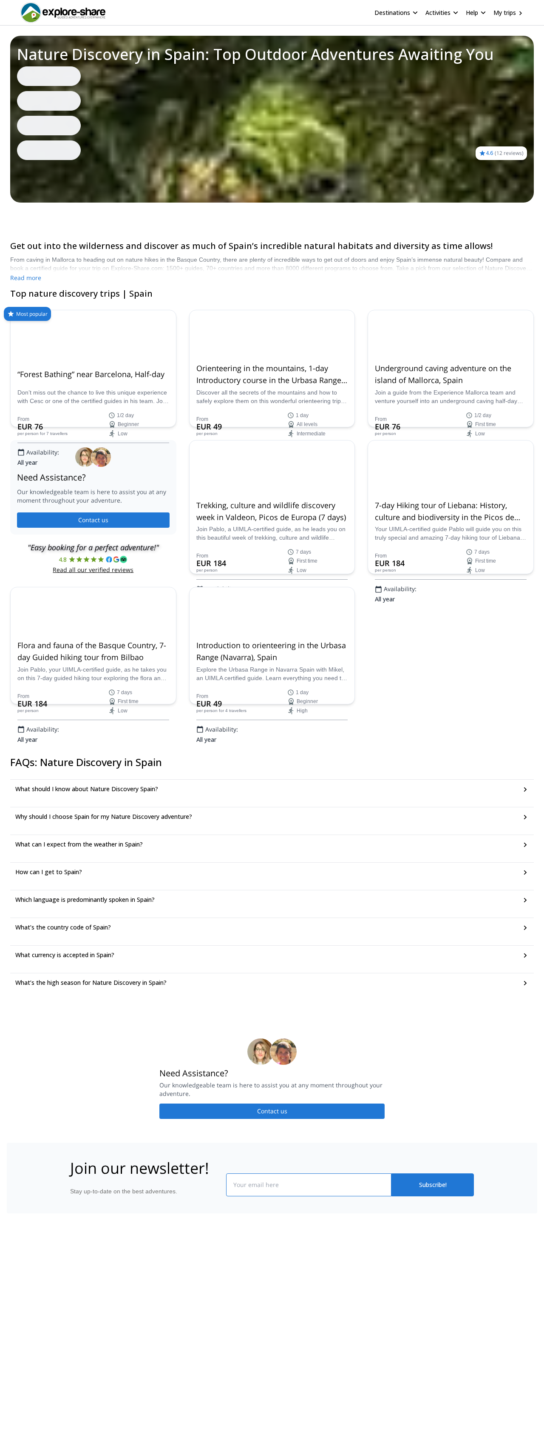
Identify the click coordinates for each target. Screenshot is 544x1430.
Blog (278, 1283)
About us (78, 1283)
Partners (77, 1302)
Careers (77, 1339)
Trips (20, 214)
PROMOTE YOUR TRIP (413, 1282)
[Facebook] (279, 1303)
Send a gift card (87, 1358)
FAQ (41, 214)
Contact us (93, 520)
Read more (25, 278)
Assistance (70, 214)
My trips (504, 13)
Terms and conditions (198, 1338)
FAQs (176, 1319)
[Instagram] (299, 1303)
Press (74, 1321)
